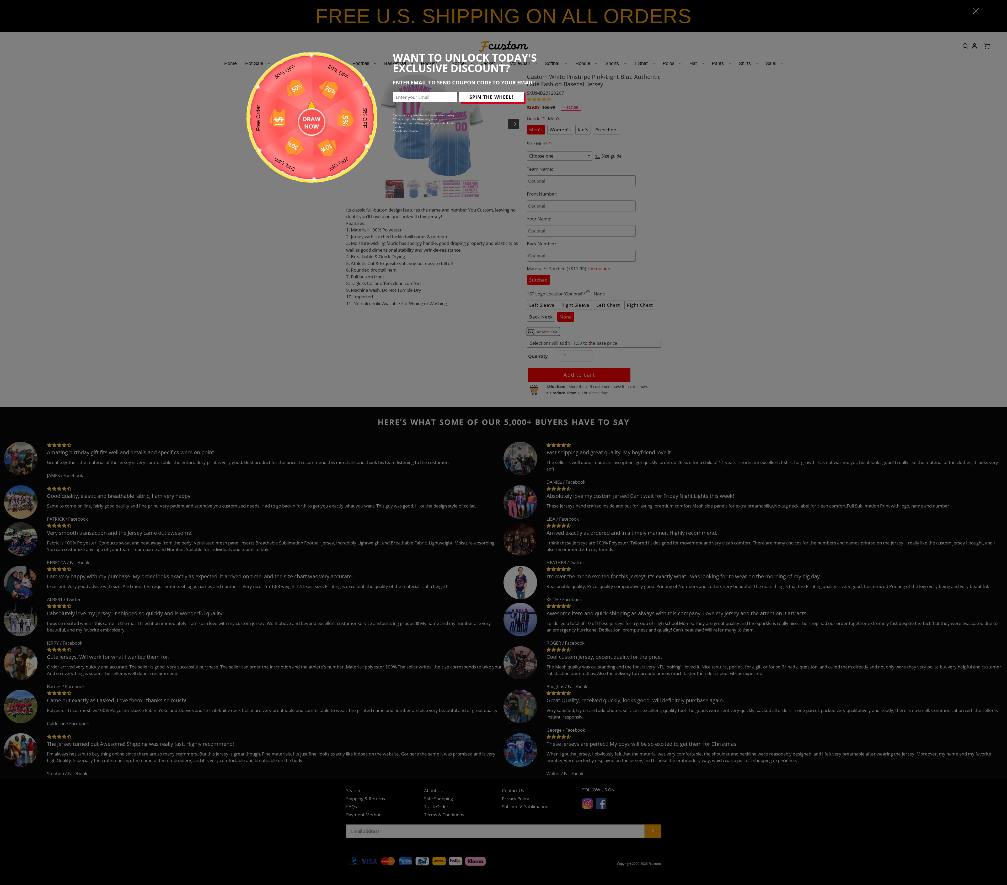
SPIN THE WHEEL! (491, 97)
